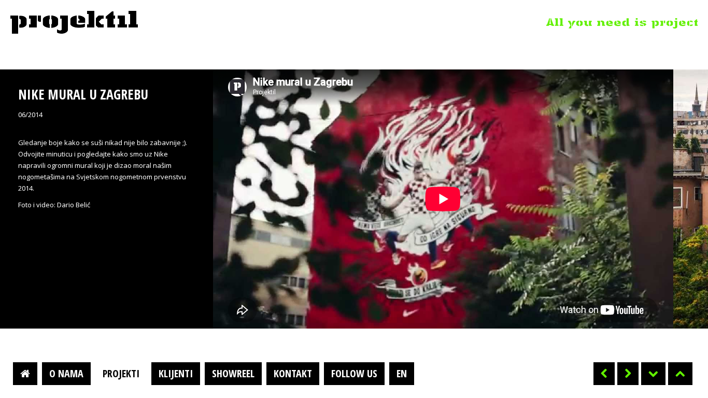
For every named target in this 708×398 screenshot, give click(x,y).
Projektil (74, 22)
